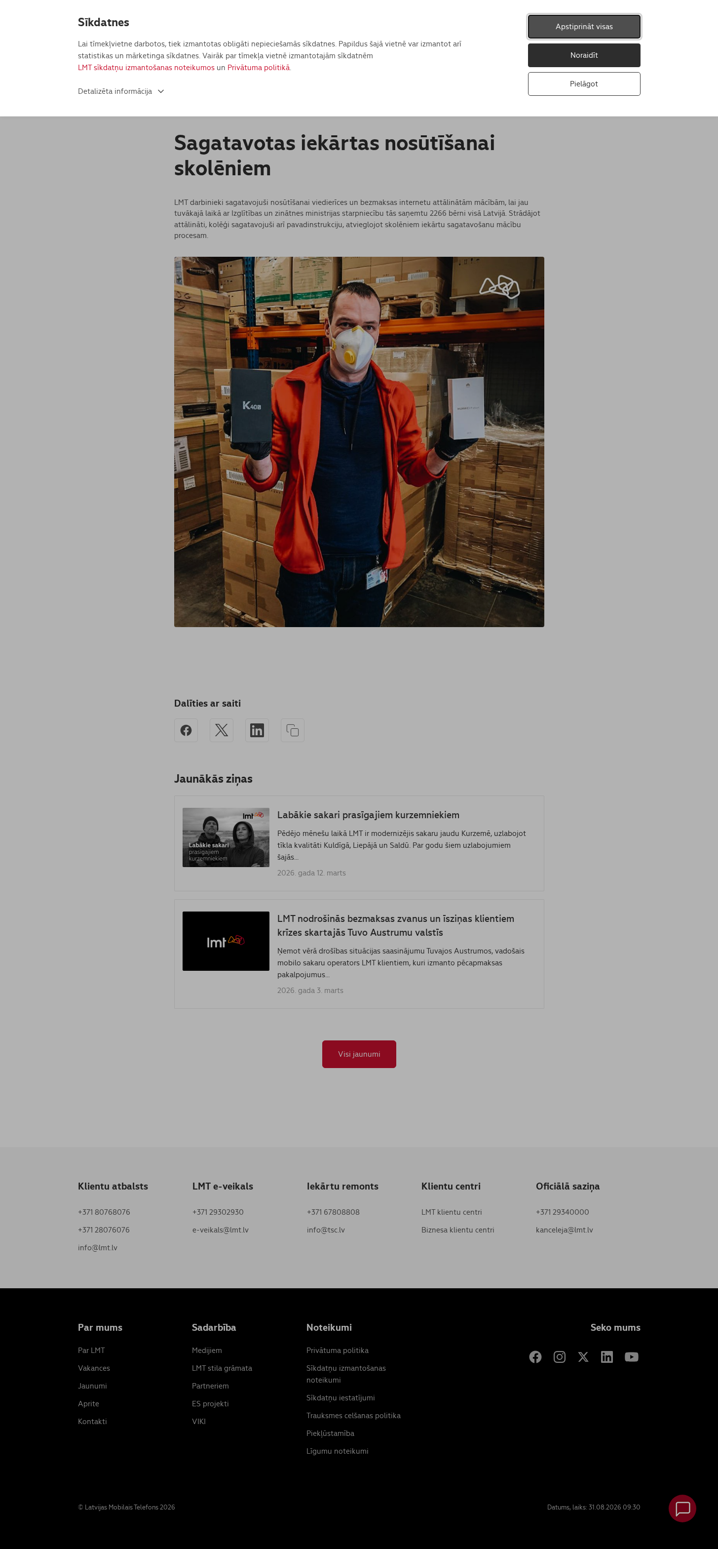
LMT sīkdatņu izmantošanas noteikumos (146, 67)
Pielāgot (584, 83)
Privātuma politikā (258, 67)
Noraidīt (584, 55)
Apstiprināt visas (584, 26)
